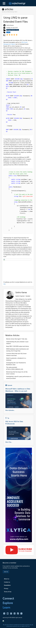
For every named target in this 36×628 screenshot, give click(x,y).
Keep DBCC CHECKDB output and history (17, 346)
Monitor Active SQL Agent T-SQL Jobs (16, 339)
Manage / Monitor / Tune (12, 29)
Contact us (7, 582)
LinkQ (8, 32)
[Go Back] (3, 9)
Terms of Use (7, 591)
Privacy (6, 588)
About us (6, 579)
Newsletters (7, 585)
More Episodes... (10, 410)
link (4, 284)
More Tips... (8, 442)
